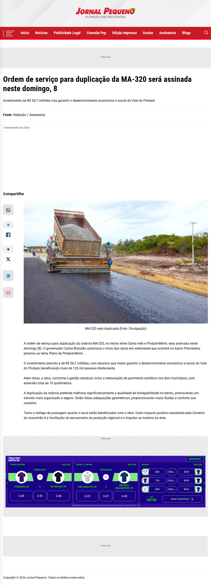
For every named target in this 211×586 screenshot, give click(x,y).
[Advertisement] (105, 161)
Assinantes (167, 33)
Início (25, 33)
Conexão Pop (96, 33)
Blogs (186, 33)
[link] (105, 13)
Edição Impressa (124, 33)
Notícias (41, 33)
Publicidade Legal (67, 33)
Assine (148, 33)
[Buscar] (206, 33)
